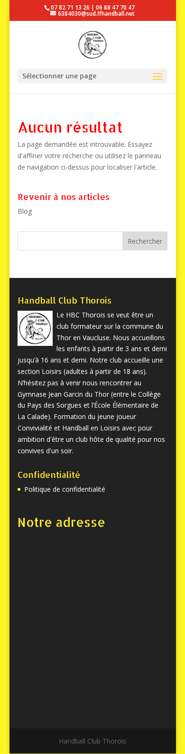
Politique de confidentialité (64, 489)
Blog (25, 211)
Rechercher (145, 241)
